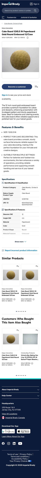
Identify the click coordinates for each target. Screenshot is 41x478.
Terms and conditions (20, 456)
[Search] (35, 10)
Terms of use (12, 454)
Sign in (5, 95)
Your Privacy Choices (19, 461)
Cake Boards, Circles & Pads (13, 23)
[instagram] (8, 443)
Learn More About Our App (13, 436)
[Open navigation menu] (3, 17)
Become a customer (17, 87)
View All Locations (9, 414)
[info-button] (27, 38)
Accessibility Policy (19, 459)
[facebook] (3, 443)
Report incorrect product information (21, 250)
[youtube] (20, 443)
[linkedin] (14, 443)
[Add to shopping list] (17, 266)
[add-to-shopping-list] (36, 87)
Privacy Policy (26, 454)
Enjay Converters (7, 28)
